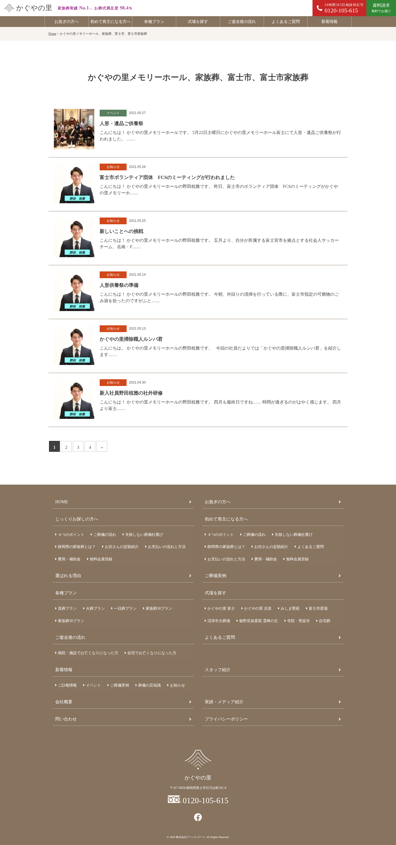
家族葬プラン (159, 608)
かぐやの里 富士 (221, 608)
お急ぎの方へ (66, 21)
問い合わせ (66, 719)
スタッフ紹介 (218, 669)
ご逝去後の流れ (242, 21)
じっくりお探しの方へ (76, 519)
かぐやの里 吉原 (258, 608)
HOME (61, 501)
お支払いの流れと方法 (167, 547)
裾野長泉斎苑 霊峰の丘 (258, 621)
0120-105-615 (205, 800)
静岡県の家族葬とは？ (77, 547)
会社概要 (63, 701)
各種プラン (154, 21)
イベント (93, 685)
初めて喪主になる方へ (110, 21)
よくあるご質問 (286, 21)
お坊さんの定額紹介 (122, 547)
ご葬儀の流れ (104, 535)
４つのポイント (71, 535)
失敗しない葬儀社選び (144, 535)
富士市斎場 (318, 608)
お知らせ (177, 685)
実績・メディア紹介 (224, 701)
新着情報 (329, 21)
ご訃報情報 (67, 685)
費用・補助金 (69, 559)
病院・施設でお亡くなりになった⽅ (88, 653)
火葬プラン (95, 608)
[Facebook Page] (198, 817)
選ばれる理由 (68, 575)
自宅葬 (324, 621)
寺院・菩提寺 (298, 621)
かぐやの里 (34, 8)
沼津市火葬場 (218, 621)
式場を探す (198, 21)
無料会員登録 (101, 559)
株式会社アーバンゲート (191, 837)
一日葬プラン (125, 608)
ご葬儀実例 (215, 575)
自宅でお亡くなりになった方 (151, 653)
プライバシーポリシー (226, 719)
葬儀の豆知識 (149, 685)
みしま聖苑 (290, 608)
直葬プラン (67, 608)
